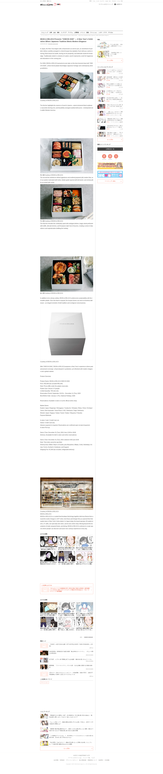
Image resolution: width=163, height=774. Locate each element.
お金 (54, 32)
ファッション (93, 32)
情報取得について (92, 760)
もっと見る (67, 748)
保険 (58, 32)
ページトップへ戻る (110, 181)
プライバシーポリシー (72, 760)
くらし (94, 1)
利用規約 (62, 760)
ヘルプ (93, 757)
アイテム (70, 32)
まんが (107, 1)
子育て (90, 1)
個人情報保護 (82, 760)
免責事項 (100, 760)
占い (110, 1)
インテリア (64, 32)
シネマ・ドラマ (103, 32)
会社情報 (56, 760)
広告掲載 (107, 760)
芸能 (87, 32)
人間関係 (76, 32)
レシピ (98, 1)
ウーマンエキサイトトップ (106, 4)
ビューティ (102, 1)
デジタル (110, 32)
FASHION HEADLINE (53, 44)
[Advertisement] (81, 18)
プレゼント (114, 1)
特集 (98, 39)
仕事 (50, 32)
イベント (82, 32)
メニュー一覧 (119, 1)
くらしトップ (44, 32)
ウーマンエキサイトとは (74, 757)
